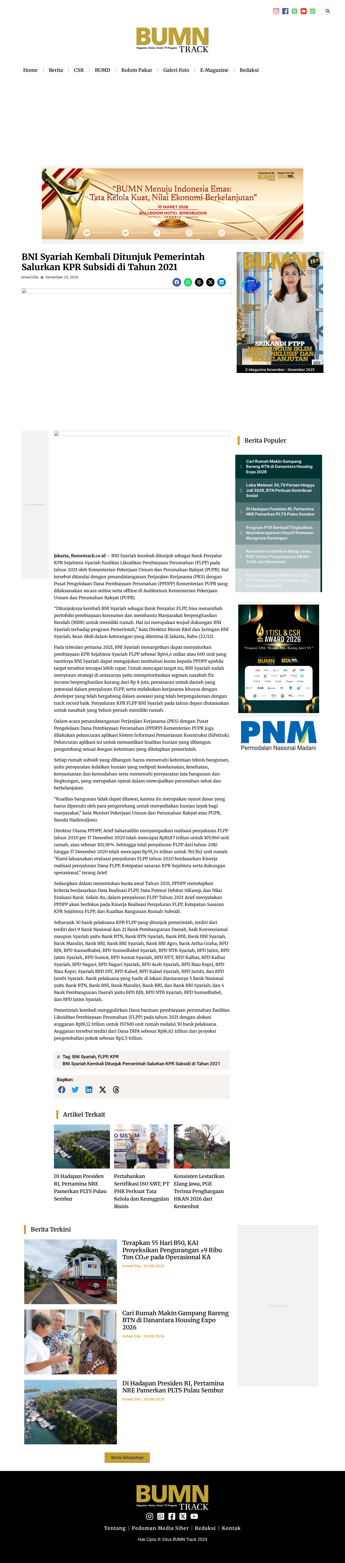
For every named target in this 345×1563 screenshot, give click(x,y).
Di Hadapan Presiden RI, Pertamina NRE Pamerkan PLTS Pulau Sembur (173, 1386)
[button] (328, 11)
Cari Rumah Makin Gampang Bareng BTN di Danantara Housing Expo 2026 (175, 1320)
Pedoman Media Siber (160, 1528)
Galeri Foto (176, 70)
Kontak (231, 1528)
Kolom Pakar (136, 70)
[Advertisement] (141, 115)
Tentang (115, 1528)
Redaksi (249, 70)
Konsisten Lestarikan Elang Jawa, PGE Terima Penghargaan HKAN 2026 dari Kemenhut (199, 1191)
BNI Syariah (84, 1056)
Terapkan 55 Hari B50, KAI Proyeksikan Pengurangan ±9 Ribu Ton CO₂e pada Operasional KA (172, 1250)
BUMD (102, 70)
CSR (79, 70)
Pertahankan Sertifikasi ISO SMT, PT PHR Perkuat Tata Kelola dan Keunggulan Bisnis (142, 1191)
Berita (56, 70)
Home (30, 70)
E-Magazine (214, 70)
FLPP (103, 1056)
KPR (114, 1056)
